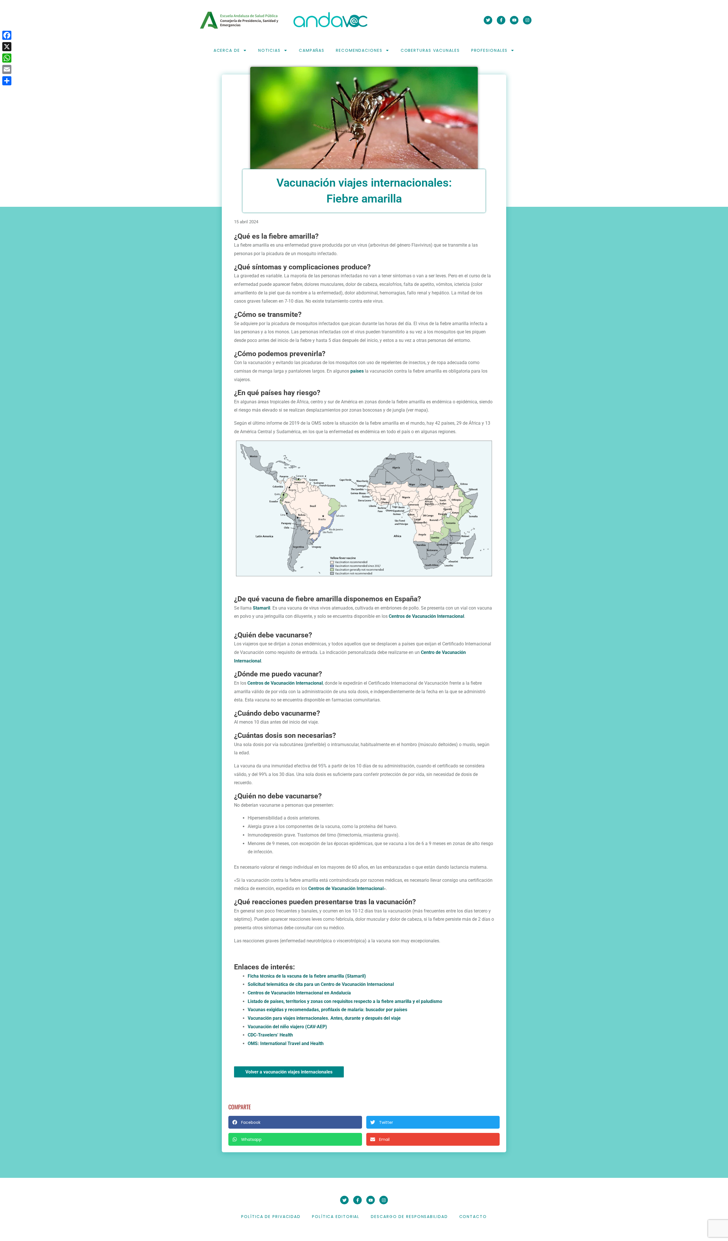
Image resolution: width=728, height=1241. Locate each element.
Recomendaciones (359, 50)
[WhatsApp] (7, 58)
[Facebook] (7, 35)
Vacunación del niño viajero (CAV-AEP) (287, 1026)
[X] (7, 46)
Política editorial (335, 1216)
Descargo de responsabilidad (409, 1216)
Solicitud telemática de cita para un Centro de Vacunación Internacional (321, 984)
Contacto (473, 1216)
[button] (295, 1122)
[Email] (7, 69)
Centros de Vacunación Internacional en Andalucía (299, 993)
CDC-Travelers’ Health (270, 1035)
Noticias (269, 50)
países (357, 371)
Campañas (311, 50)
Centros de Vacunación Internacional (426, 616)
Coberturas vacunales (430, 50)
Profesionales (489, 50)
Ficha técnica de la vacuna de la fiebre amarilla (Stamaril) (307, 976)
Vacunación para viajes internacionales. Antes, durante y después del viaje (324, 1018)
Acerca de (227, 50)
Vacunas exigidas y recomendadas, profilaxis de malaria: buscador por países (327, 1009)
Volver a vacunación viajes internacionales (288, 1072)
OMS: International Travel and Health (286, 1043)
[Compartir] (7, 80)
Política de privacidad (271, 1216)
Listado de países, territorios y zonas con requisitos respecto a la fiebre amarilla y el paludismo (345, 1001)
